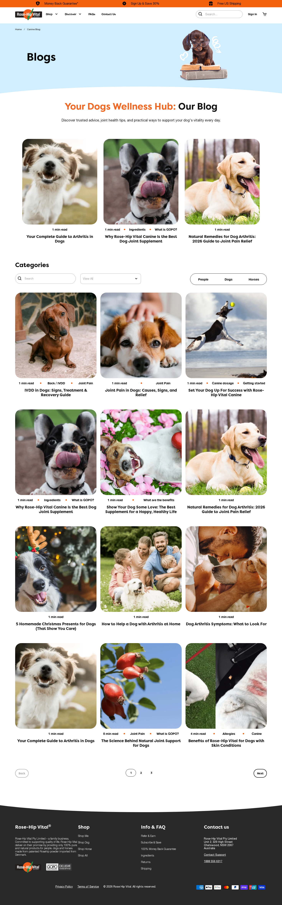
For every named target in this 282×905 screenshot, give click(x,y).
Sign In (252, 14)
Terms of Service (88, 886)
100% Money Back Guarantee (158, 849)
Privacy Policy (64, 886)
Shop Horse (85, 849)
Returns (145, 862)
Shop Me (83, 836)
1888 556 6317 (213, 861)
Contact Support (215, 854)
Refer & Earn (148, 836)
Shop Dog (83, 842)
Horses (254, 279)
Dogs (229, 279)
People (203, 279)
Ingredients (147, 856)
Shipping (146, 869)
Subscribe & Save (151, 842)
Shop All (83, 856)
